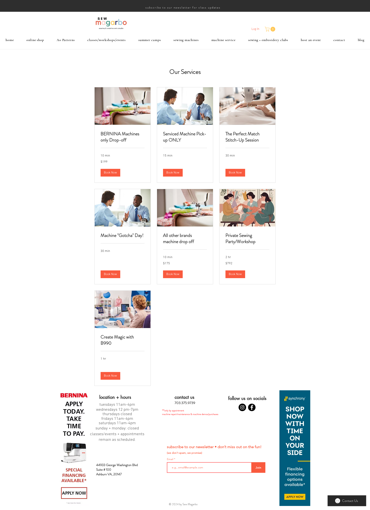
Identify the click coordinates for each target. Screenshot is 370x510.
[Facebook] (252, 407)
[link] (123, 137)
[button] (270, 29)
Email (170, 459)
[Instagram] (242, 407)
